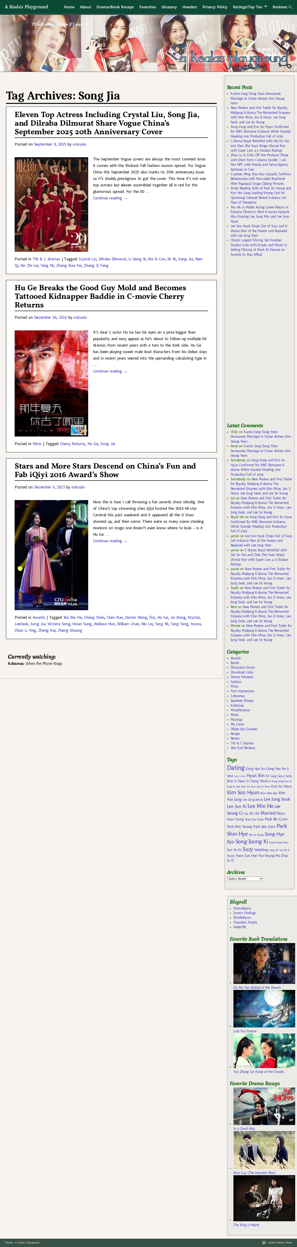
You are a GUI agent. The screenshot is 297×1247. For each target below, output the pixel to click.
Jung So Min (233, 786)
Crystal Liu (88, 259)
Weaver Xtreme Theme (280, 1242)
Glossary (169, 7)
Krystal (194, 617)
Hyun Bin (255, 775)
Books (235, 663)
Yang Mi (47, 265)
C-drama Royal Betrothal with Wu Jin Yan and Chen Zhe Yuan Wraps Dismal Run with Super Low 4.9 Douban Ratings (260, 145)
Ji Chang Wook (257, 781)
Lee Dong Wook (253, 799)
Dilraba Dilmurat (112, 259)
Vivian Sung (82, 623)
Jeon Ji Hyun (236, 781)
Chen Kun (115, 617)
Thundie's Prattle (245, 922)
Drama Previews (242, 677)
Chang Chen (94, 617)
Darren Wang (136, 617)
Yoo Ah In (284, 850)
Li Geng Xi (137, 259)
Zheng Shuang (70, 630)
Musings (236, 719)
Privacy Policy (215, 7)
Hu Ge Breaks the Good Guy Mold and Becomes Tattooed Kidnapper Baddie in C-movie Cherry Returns (100, 297)
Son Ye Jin (234, 850)
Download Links (242, 672)
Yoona (195, 623)
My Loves (237, 724)
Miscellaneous (240, 710)
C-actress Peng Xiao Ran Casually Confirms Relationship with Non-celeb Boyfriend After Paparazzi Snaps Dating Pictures (261, 178)
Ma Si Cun (156, 259)
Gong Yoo (273, 769)
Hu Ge (92, 443)
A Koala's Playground (26, 6)
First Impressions (242, 691)
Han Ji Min (240, 776)
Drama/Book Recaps (115, 7)
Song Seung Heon (278, 842)
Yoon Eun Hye (246, 856)
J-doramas (238, 696)
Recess (235, 738)
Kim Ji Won (263, 786)
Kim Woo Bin (269, 793)
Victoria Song (59, 623)
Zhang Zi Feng (96, 265)
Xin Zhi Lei (29, 265)
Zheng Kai (47, 630)
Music (235, 715)
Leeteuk (21, 623)
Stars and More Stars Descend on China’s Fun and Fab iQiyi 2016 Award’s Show (105, 471)
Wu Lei (147, 623)
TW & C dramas (46, 259)
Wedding (261, 850)
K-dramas (237, 705)
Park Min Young (239, 827)
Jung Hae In (285, 781)
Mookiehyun (242, 917)
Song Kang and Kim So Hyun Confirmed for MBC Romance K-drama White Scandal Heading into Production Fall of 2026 (261, 131)
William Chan (128, 623)
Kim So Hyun (281, 786)
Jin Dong (177, 617)
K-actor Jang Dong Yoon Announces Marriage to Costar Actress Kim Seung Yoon (257, 98)
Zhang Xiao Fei (68, 265)
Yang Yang (179, 623)
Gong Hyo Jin (255, 769)
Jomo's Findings (244, 913)
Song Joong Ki (252, 842)
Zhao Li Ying (25, 630)
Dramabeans (242, 908)
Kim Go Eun (248, 786)
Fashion (236, 682)
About (85, 7)
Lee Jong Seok (277, 799)
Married (268, 813)
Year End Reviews (243, 748)
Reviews (280, 7)
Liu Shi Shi (251, 813)
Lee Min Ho (260, 806)
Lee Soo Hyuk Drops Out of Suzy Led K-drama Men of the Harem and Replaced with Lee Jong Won (259, 230)
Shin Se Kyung (256, 835)
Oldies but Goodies (244, 729)
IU (267, 776)
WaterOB (239, 927)
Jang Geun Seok (281, 776)
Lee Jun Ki (237, 806)
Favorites (147, 7)
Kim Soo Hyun (243, 792)
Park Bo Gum (276, 819)
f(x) (152, 617)
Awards (39, 617)
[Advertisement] (262, 341)
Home (69, 7)
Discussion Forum (243, 667)
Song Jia (185, 259)
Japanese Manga (242, 700)
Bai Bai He (73, 617)
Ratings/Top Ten (248, 7)
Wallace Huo (104, 623)
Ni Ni (171, 259)
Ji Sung (273, 781)
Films (37, 443)
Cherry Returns (72, 443)
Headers (189, 7)
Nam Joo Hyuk (254, 819)
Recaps (235, 734)
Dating (236, 768)
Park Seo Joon (264, 827)
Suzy (248, 849)
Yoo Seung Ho (269, 856)
